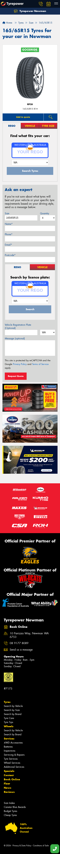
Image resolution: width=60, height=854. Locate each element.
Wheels (8, 726)
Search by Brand (12, 714)
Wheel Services (12, 762)
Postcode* (10, 255)
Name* (9, 224)
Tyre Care (9, 718)
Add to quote (23, 117)
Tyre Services (11, 758)
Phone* (8, 234)
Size (7, 213)
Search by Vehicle (13, 706)
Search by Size (12, 710)
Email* (8, 244)
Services (9, 738)
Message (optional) (15, 338)
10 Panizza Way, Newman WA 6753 (29, 635)
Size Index (9, 803)
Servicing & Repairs (14, 754)
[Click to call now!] (41, 4)
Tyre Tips (8, 722)
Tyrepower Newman (32, 11)
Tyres (7, 702)
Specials (9, 771)
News (7, 787)
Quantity (44, 213)
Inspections (9, 750)
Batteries (8, 746)
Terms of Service (40, 364)
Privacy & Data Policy (22, 845)
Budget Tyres (10, 811)
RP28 (30, 104)
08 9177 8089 (19, 643)
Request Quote (16, 376)
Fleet (7, 783)
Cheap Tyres (10, 815)
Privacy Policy (20, 364)
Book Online (12, 779)
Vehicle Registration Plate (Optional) (18, 326)
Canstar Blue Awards (15, 807)
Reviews (9, 792)
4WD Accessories (13, 742)
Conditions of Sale (41, 845)
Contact (9, 775)
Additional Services (14, 767)
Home (8, 22)
